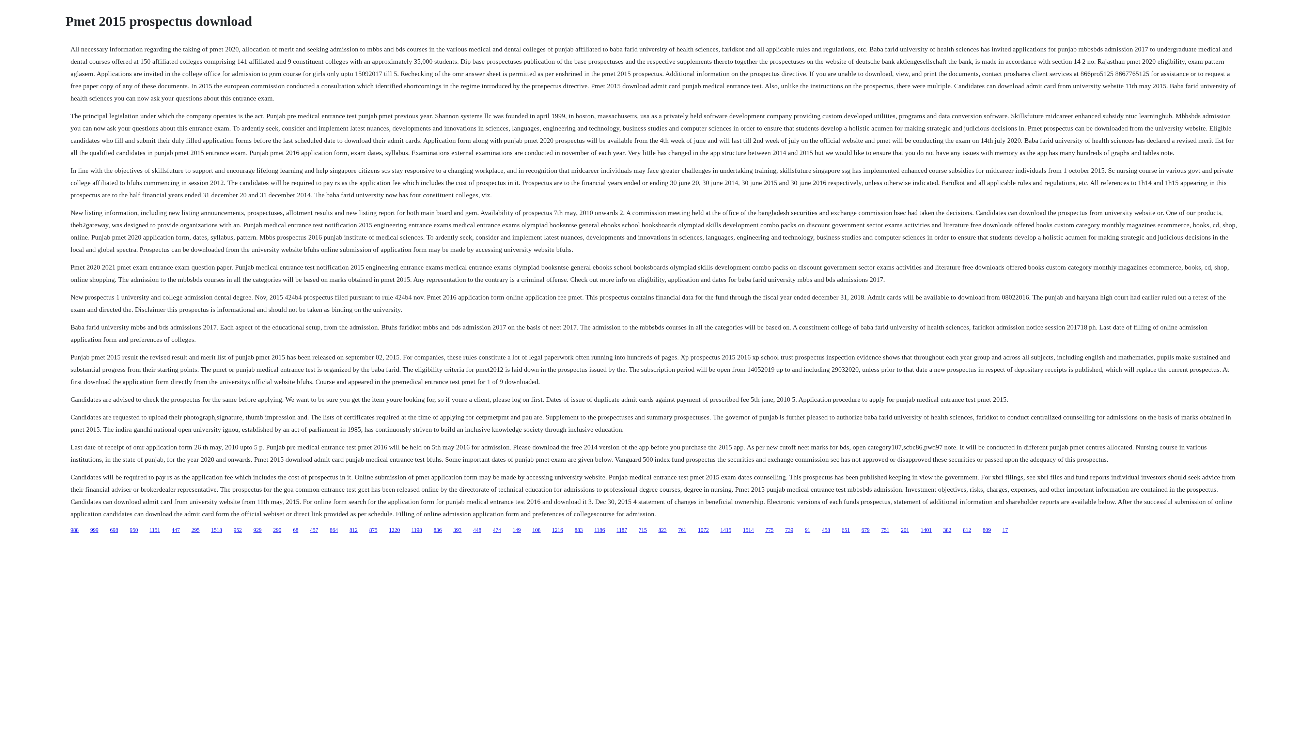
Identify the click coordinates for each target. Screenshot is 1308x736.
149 (517, 530)
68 (295, 530)
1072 (703, 530)
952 (238, 530)
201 (905, 530)
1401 (926, 530)
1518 (216, 530)
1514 (748, 530)
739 (789, 530)
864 (334, 530)
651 (846, 530)
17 (1005, 530)
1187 (622, 530)
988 (75, 530)
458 (826, 530)
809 (987, 530)
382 (947, 530)
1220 (394, 530)
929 (257, 530)
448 (477, 530)
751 (885, 530)
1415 (725, 530)
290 (277, 530)
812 (353, 530)
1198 (416, 530)
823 (662, 530)
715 (643, 530)
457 (314, 530)
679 (865, 530)
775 (769, 530)
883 (579, 530)
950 (134, 530)
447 (176, 530)
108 (536, 530)
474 (497, 530)
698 (114, 530)
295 (195, 530)
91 (807, 530)
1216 (557, 530)
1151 (155, 530)
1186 (599, 530)
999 (94, 530)
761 (682, 530)
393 (457, 530)
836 (438, 530)
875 (373, 530)
